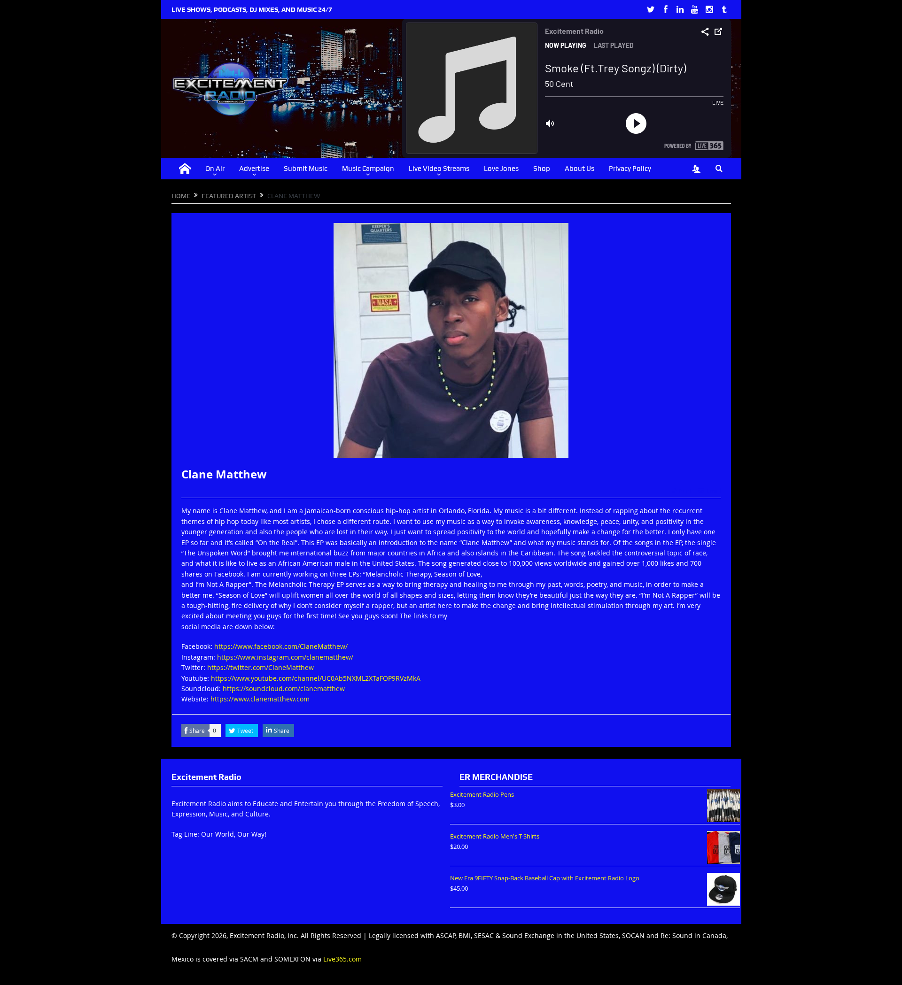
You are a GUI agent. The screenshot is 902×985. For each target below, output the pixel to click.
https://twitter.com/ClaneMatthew (260, 667)
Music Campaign (368, 168)
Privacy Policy (630, 168)
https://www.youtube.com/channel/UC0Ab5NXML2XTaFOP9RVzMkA (315, 678)
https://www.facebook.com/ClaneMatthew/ (281, 646)
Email (714, 490)
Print (685, 490)
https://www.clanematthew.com (260, 698)
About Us (579, 168)
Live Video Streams (439, 168)
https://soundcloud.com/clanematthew (284, 688)
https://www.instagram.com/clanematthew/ (285, 657)
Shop (541, 168)
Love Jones (501, 168)
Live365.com (342, 958)
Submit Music (305, 168)
